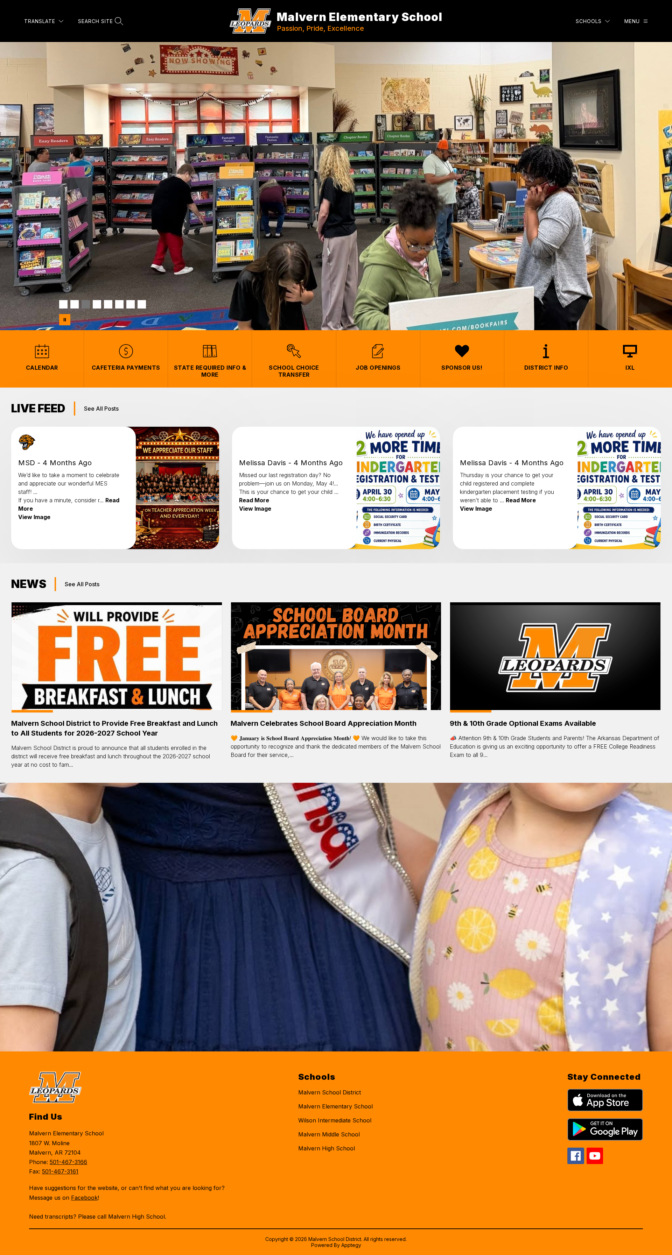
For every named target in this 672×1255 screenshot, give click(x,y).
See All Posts (101, 408)
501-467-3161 (60, 1171)
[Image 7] (130, 304)
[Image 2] (74, 304)
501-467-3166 (68, 1161)
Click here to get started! (241, 277)
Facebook (84, 1197)
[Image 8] (142, 304)
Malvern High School (326, 1148)
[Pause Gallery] (64, 319)
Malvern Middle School (329, 1134)
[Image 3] (86, 304)
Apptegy (351, 1245)
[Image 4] (97, 304)
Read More (254, 500)
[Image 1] (63, 304)
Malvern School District (329, 1092)
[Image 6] (119, 304)
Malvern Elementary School (335, 1106)
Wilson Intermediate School (334, 1120)
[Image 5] (108, 304)
